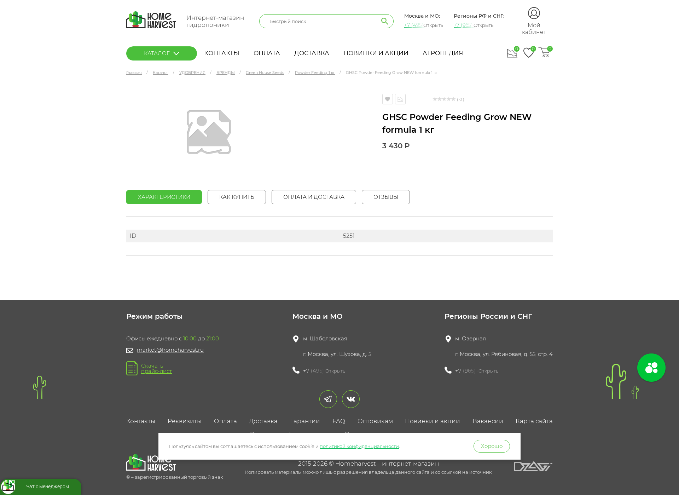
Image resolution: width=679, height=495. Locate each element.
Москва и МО (317, 316)
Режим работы (154, 316)
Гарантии (305, 421)
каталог (157, 53)
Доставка (311, 53)
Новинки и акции (375, 53)
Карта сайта (534, 421)
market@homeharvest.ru (170, 349)
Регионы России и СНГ (488, 316)
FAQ (338, 421)
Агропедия (443, 53)
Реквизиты (185, 421)
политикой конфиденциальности (359, 446)
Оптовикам (375, 421)
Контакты (221, 53)
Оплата (267, 53)
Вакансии (487, 421)
